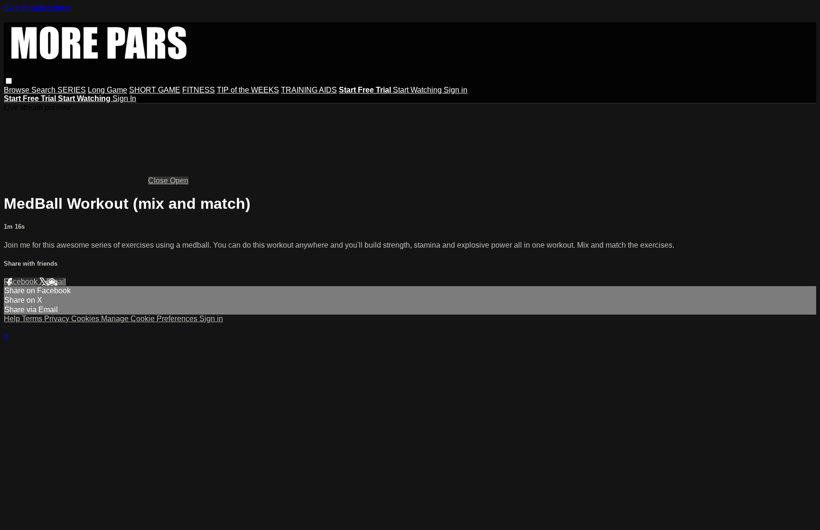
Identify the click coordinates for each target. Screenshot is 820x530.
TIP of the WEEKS (248, 90)
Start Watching (418, 90)
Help (13, 319)
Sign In (124, 98)
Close (159, 181)
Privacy (57, 319)
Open (179, 181)
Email (56, 282)
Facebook (21, 282)
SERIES (71, 90)
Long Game (107, 90)
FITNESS (198, 90)
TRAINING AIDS (309, 90)
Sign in (455, 90)
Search (44, 90)
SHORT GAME (154, 90)
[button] (9, 81)
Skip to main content (38, 8)
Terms (33, 319)
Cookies (86, 319)
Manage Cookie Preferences (150, 319)
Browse (17, 90)
